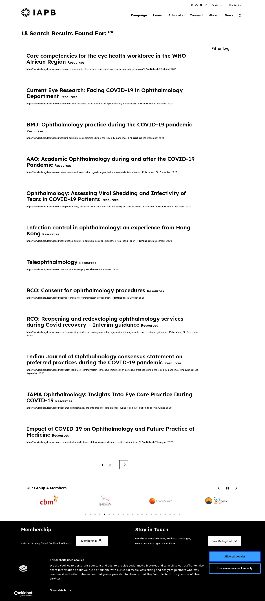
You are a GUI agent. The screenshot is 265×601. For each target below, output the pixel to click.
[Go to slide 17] (160, 514)
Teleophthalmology (61, 262)
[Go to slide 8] (118, 514)
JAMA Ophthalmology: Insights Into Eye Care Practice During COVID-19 (109, 397)
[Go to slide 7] (114, 514)
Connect (196, 15)
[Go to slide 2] (90, 514)
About (214, 15)
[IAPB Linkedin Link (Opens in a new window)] (201, 5)
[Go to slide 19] (170, 514)
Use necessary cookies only (234, 568)
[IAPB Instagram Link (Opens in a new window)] (205, 5)
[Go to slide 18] (165, 514)
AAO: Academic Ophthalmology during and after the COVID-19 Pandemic (110, 161)
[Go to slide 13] (142, 514)
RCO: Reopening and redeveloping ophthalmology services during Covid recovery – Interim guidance (104, 321)
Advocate (176, 15)
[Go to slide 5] (104, 514)
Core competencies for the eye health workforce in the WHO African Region (106, 58)
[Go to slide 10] (128, 514)
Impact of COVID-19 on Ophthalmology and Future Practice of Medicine (110, 431)
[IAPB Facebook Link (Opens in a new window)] (196, 5)
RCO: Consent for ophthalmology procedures (95, 290)
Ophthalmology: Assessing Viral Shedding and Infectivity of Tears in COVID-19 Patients (106, 196)
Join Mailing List (222, 541)
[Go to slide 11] (132, 514)
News (229, 15)
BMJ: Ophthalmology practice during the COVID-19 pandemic (109, 127)
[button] (217, 5)
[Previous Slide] (219, 488)
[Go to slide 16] (156, 514)
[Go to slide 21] (179, 514)
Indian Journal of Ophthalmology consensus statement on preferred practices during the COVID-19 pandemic (104, 359)
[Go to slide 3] (95, 514)
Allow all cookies (235, 556)
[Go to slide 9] (123, 514)
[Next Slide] (235, 488)
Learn (157, 15)
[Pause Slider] (227, 488)
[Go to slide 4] (99, 514)
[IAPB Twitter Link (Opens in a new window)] (191, 5)
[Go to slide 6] (109, 514)
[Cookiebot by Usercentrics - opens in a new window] (23, 594)
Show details (58, 590)
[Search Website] (240, 15)
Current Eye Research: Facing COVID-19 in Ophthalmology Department (104, 93)
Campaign (139, 15)
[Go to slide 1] (85, 514)
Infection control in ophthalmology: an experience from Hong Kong (108, 230)
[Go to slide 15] (151, 514)
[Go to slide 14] (146, 514)
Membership (235, 5)
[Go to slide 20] (174, 514)
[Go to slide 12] (137, 514)
